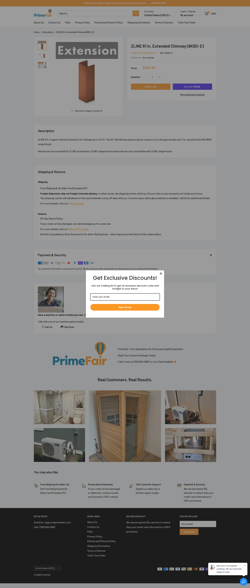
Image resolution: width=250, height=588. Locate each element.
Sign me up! (125, 307)
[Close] (161, 273)
